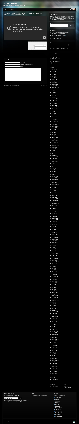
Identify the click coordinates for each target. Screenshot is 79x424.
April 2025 (54, 95)
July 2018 (54, 226)
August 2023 (54, 127)
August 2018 (54, 224)
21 (58, 60)
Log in (66, 386)
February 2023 (55, 137)
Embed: (32, 47)
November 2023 (55, 123)
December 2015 (55, 276)
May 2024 (54, 113)
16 (51, 60)
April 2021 (54, 173)
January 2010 (54, 363)
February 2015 (55, 292)
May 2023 (54, 132)
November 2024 (55, 103)
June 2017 (54, 247)
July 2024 (54, 110)
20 (56, 60)
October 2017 (54, 240)
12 (55, 58)
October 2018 (54, 221)
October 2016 (54, 260)
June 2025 (54, 92)
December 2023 (55, 121)
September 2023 (55, 126)
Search (51, 23)
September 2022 (55, 145)
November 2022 (55, 142)
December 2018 (55, 218)
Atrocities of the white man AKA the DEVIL (23, 1)
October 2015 (54, 279)
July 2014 (54, 303)
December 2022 (55, 140)
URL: (33, 45)
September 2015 (55, 281)
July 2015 (54, 284)
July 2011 (54, 352)
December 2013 (55, 315)
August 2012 (54, 340)
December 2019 (55, 198)
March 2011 (54, 357)
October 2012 (54, 337)
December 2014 (55, 295)
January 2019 (54, 216)
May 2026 (54, 74)
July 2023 (54, 129)
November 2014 (55, 297)
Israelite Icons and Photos (48, 1)
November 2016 (55, 258)
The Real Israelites (9, 4)
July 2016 (54, 265)
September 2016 (55, 261)
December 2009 (55, 365)
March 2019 (54, 213)
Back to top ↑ (34, 421)
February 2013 (55, 331)
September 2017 (55, 242)
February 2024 (55, 118)
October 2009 (54, 368)
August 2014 (54, 302)
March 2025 (54, 97)
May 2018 (54, 229)
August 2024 (54, 108)
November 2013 (55, 316)
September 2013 (55, 319)
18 (53, 60)
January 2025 (54, 100)
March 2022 (54, 155)
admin (6, 14)
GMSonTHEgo (41, 42)
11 (53, 58)
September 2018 (55, 223)
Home (5, 9)
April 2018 (54, 231)
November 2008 (55, 371)
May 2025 (54, 93)
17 (52, 60)
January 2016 (54, 274)
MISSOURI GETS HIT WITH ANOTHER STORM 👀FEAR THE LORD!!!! (23, 13)
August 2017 (54, 244)
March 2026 (54, 77)
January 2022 (54, 158)
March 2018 (54, 232)
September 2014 (55, 300)
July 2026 (54, 71)
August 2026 (54, 69)
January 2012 (54, 345)
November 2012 (55, 336)
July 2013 (54, 323)
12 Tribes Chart (10, 1)
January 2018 (54, 236)
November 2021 (55, 161)
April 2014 (54, 308)
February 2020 (55, 195)
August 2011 (54, 350)
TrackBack (43, 85)
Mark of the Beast (59, 1)
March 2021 (54, 174)
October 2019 (54, 202)
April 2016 (54, 269)
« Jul (51, 63)
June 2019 (54, 208)
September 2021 (55, 164)
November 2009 (55, 366)
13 (56, 58)
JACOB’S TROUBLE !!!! (56, 38)
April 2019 (54, 211)
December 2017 (55, 237)
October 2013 (54, 318)
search (66, 1)
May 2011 (54, 355)
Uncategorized (11, 9)
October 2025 (54, 85)
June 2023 (54, 131)
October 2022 (54, 144)
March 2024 (54, 116)
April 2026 (54, 76)
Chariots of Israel (37, 1)
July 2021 (54, 168)
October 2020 (54, 182)
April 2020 (54, 192)
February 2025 (55, 98)
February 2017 (55, 253)
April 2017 (54, 250)
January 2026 (54, 81)
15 (59, 58)
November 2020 (55, 181)
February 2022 (55, 156)
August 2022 (54, 147)
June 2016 (54, 266)
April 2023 (54, 134)
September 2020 (55, 184)
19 (55, 60)
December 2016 (55, 257)
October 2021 (54, 163)
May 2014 (54, 307)
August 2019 (54, 205)
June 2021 (54, 169)
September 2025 (55, 87)
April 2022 (54, 153)
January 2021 (54, 177)
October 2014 (54, 298)
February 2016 (55, 273)
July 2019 (54, 206)
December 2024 (55, 102)
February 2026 (55, 79)
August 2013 (54, 321)
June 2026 (54, 72)
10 (52, 58)
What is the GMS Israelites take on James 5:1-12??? (62, 37)
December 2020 (55, 179)
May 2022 (54, 152)
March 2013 (54, 329)
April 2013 (54, 328)
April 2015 (54, 289)
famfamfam (29, 421)
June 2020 (54, 189)
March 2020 (54, 194)
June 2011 (54, 353)
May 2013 (54, 326)
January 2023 (54, 139)
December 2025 (55, 82)
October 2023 (54, 124)
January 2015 (54, 294)
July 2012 (54, 342)
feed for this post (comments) (11, 85)
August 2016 (54, 263)
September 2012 (55, 339)
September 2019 (55, 203)
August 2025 (54, 89)
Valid (68, 387)
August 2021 (54, 166)
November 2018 (55, 219)
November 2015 (55, 277)
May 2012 (54, 344)
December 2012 (55, 334)
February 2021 (55, 176)
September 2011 (55, 349)
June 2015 (54, 286)
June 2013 (54, 324)
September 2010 (55, 360)
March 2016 (54, 271)
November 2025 (55, 84)
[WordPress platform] (74, 422)
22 (59, 60)
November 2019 (55, 200)
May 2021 (54, 171)
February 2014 (55, 311)
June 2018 (54, 227)
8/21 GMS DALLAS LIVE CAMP (58, 33)
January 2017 (54, 255)
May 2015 (54, 287)
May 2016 (54, 268)
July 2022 (54, 148)
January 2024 (54, 119)
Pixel (18, 421)
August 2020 (54, 185)
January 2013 (54, 332)
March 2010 (54, 361)
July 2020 (54, 187)
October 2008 (54, 373)
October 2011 (54, 347)
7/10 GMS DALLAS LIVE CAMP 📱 (61, 45)
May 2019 (54, 210)
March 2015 (54, 290)
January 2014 (54, 313)
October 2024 (54, 105)
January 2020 (54, 197)
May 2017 (54, 248)
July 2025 (54, 90)
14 (58, 58)
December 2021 (55, 160)
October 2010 (54, 358)
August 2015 (54, 282)
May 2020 (54, 190)
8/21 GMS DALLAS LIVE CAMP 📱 (59, 35)
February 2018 (55, 234)
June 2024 (54, 111)
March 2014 (54, 310)
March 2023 (54, 135)
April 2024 (54, 114)
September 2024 (55, 106)
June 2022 (54, 150)
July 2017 (54, 245)
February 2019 (55, 215)
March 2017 (54, 252)
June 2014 (54, 305)
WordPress (11, 421)
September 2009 (55, 370)
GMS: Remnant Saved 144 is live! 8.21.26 (60, 32)
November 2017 (55, 239)
